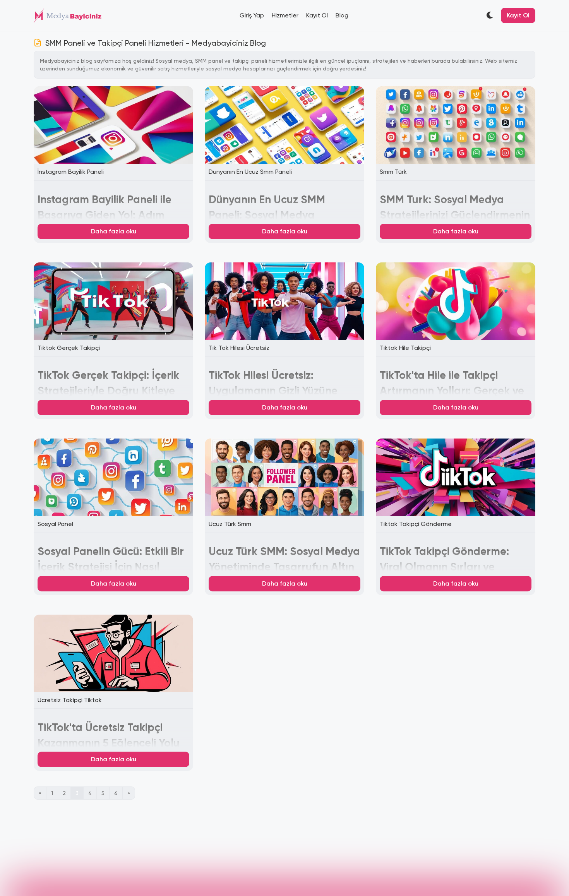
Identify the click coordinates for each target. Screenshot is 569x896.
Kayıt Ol (317, 15)
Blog (342, 15)
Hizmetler (285, 15)
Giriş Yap (252, 15)
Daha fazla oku (113, 231)
